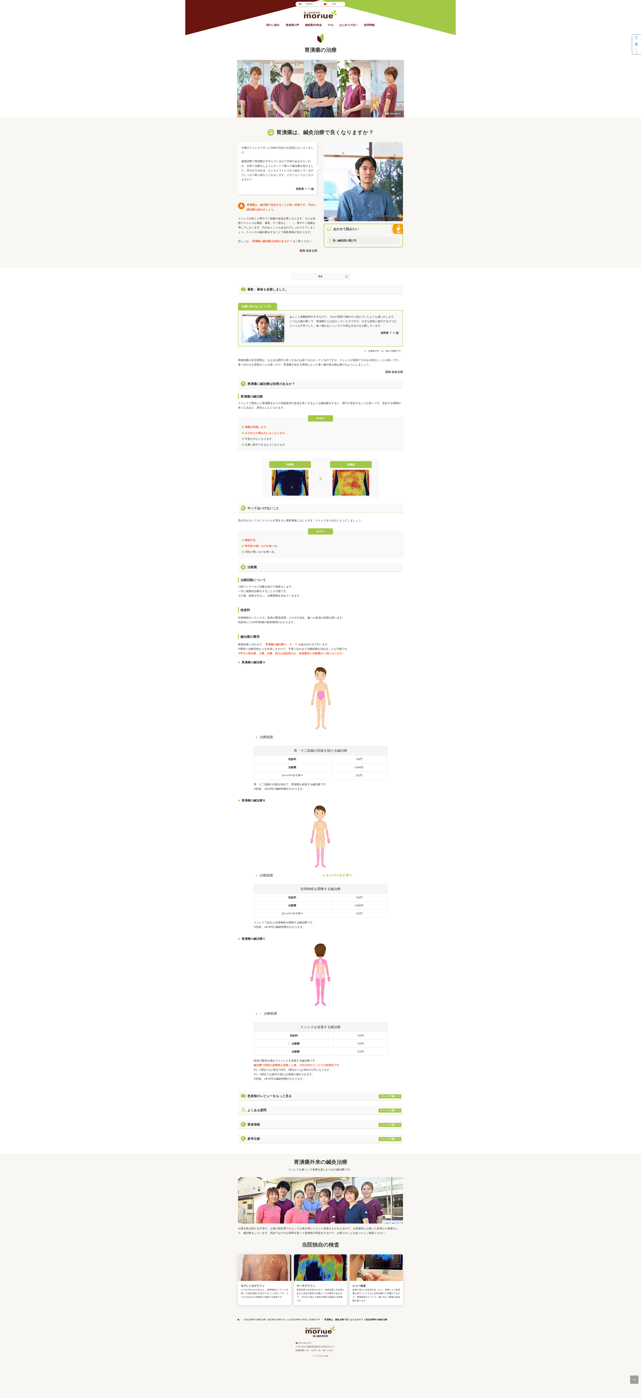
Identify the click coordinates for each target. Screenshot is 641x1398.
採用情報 (369, 25)
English (309, 4)
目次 (320, 276)
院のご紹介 (273, 25)
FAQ (330, 25)
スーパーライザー (339, 875)
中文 (334, 4)
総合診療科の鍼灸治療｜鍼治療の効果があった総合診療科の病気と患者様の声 (282, 1319)
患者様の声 (292, 25)
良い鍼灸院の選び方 (345, 240)
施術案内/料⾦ (313, 25)
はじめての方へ (348, 25)
